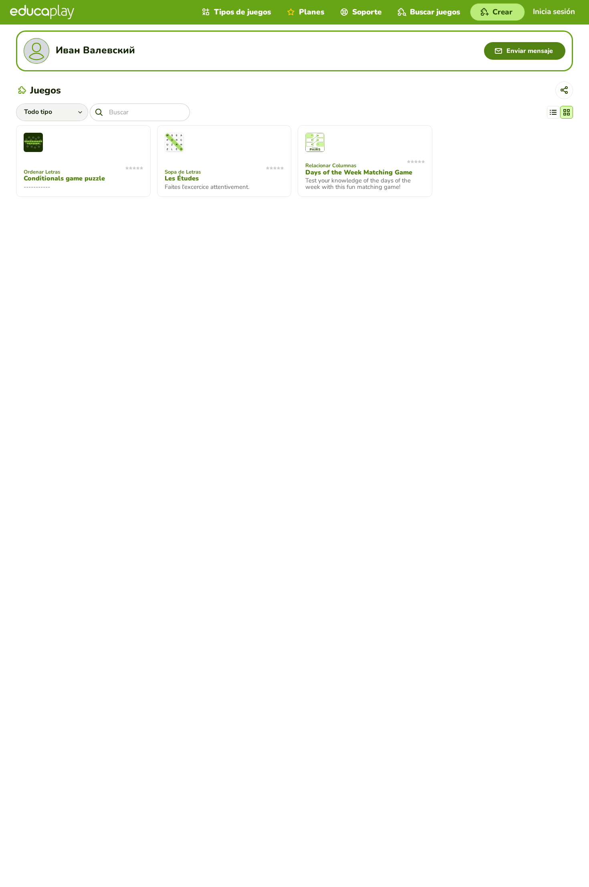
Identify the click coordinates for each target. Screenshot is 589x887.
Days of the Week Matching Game (358, 172)
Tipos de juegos (242, 12)
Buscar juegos (435, 12)
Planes (311, 12)
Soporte (367, 12)
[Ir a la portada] (42, 12)
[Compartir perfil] (564, 90)
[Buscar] (99, 112)
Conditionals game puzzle (64, 178)
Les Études (182, 178)
